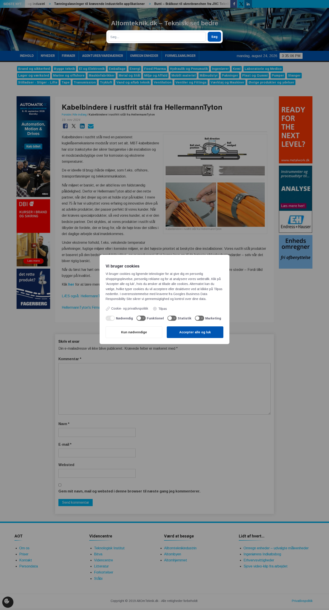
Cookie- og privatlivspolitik (129, 308)
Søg (214, 37)
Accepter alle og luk (195, 332)
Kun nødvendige (134, 332)
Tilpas (162, 308)
